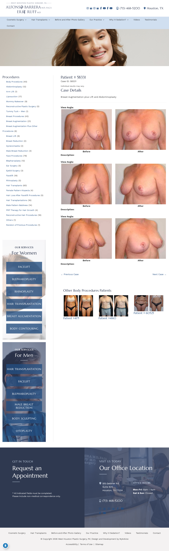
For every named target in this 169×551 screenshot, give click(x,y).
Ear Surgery (11, 166)
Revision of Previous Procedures (21, 225)
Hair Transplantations (16, 200)
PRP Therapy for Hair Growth (20, 210)
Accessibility (72, 544)
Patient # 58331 (73, 77)
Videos (128, 533)
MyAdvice (124, 539)
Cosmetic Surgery (16, 533)
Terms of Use (86, 544)
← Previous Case (70, 274)
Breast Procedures (15, 116)
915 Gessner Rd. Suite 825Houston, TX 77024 (112, 487)
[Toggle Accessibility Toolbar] (5, 546)
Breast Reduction (14, 141)
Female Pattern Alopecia (18, 190)
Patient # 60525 (144, 313)
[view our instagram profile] (87, 8)
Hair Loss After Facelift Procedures (23, 195)
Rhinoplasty (12, 180)
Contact (157, 533)
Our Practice (92, 533)
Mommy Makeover (15, 101)
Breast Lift (11, 136)
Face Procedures (14, 156)
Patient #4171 (71, 318)
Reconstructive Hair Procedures (21, 215)
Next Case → (159, 274)
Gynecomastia (13, 146)
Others (9, 220)
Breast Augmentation (16, 121)
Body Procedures (14, 82)
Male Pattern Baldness (17, 205)
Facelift (9, 175)
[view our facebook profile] (101, 8)
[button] (24, 267)
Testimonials (142, 533)
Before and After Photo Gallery (66, 533)
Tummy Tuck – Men (15, 111)
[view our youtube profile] (104, 8)
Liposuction (12, 96)
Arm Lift (10, 91)
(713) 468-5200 (130, 8)
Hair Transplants (14, 185)
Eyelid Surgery (13, 170)
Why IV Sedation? (111, 533)
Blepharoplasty (13, 161)
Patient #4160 (107, 318)
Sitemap (99, 544)
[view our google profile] (91, 8)
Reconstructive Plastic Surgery (21, 106)
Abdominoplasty (14, 86)
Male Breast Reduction (17, 151)
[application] (25, 20)
